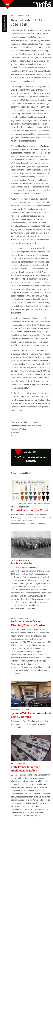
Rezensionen (4, 23)
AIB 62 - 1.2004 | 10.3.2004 (20, 15)
